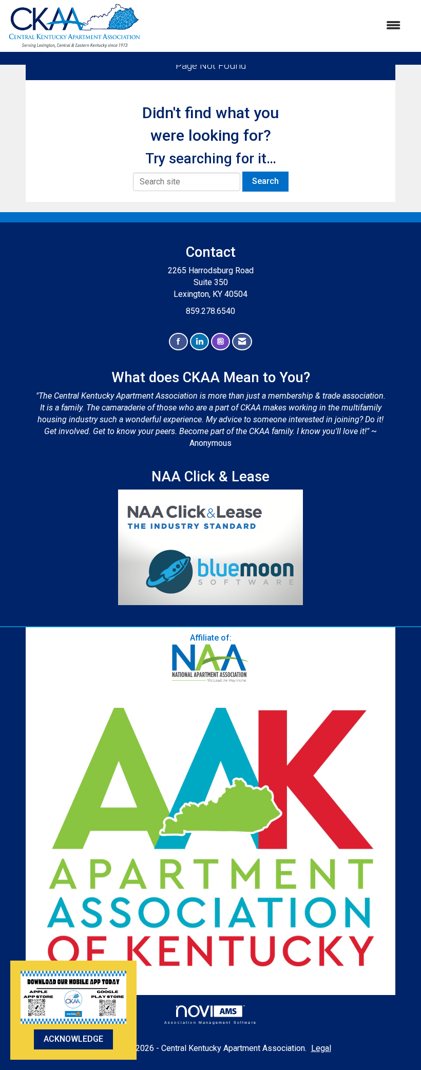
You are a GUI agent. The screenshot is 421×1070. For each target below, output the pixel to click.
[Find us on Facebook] (178, 342)
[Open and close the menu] (276, 26)
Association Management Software (210, 1022)
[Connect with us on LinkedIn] (199, 342)
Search (265, 181)
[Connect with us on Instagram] (220, 342)
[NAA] (210, 663)
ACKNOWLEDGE (73, 1039)
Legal (321, 1048)
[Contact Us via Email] (242, 342)
